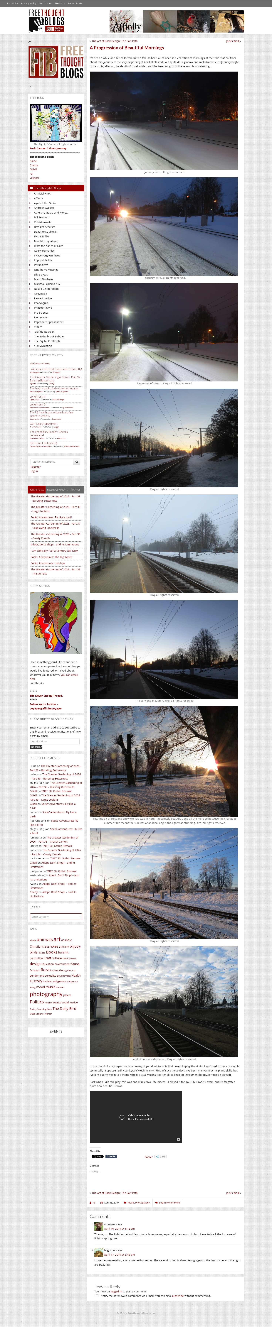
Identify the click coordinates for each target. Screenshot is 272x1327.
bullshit (63, 952)
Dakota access (69, 958)
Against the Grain (45, 203)
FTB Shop (60, 3)
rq (31, 173)
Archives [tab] (75, 489)
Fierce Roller (41, 236)
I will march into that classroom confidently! (56, 369)
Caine (33, 161)
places (67, 995)
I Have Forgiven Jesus (47, 255)
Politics (37, 1002)
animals (45, 939)
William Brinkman (72, 446)
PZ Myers (56, 372)
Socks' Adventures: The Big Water (51, 557)
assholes (51, 946)
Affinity (38, 198)
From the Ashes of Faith (48, 246)
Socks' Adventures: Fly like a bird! (51, 517)
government (64, 975)
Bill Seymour (42, 217)
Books (51, 952)
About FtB (12, 3)
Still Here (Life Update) (43, 443)
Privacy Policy (28, 3)
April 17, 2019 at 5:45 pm (119, 1254)
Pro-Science (41, 312)
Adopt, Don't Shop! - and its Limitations (55, 544)
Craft (47, 958)
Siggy (56, 426)
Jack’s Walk (232, 41)
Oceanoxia (40, 293)
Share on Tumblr (111, 1156)
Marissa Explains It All (47, 284)
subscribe (178, 1296)
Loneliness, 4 (38, 396)
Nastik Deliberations (46, 288)
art (57, 939)
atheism (64, 946)
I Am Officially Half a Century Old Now (54, 550)
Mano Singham (43, 279)
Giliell (33, 169)
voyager (34, 178)
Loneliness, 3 (38, 404)
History (36, 980)
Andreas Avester (44, 207)
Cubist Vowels (42, 222)
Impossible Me (43, 260)
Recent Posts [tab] (36, 489)
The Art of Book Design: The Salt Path (115, 41)
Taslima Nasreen (44, 331)
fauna (75, 964)
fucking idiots (57, 970)
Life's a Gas (41, 274)
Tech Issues (45, 3)
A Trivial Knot (42, 193)
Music (131, 1202)
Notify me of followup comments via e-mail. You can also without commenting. (155, 1296)
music (50, 986)
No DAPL (60, 987)
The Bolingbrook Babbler (49, 336)
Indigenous (60, 981)
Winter (48, 1013)
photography (46, 994)
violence (40, 1013)
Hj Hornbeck (67, 407)
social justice (70, 1002)
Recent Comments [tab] (57, 489)
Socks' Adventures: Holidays (48, 563)
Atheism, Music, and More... (51, 212)
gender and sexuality (43, 975)
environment (62, 964)
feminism (35, 970)
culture (57, 958)
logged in (116, 1291)
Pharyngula (41, 303)
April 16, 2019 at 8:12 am (119, 1228)
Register (36, 467)
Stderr (38, 327)
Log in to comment (169, 1202)
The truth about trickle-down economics (54, 388)
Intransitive (41, 265)
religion (48, 1002)
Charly (34, 165)
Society (33, 1009)
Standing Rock (44, 1009)
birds (34, 952)
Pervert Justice (43, 298)
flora (45, 969)
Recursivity (41, 317)
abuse (33, 940)
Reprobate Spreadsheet (48, 322)
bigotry (75, 946)
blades (41, 952)
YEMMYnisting (43, 346)
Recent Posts (75, 3)
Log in (34, 471)
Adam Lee (61, 438)
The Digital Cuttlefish (47, 341)
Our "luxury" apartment (44, 423)
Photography (142, 1202)
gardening (70, 970)
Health (76, 975)
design (35, 963)
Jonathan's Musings (46, 269)
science (57, 1002)
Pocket (149, 1157)
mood (40, 987)
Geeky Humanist (44, 250)
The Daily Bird (64, 1008)
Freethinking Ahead (46, 241)
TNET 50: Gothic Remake (56, 791)
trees (32, 1013)
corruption (36, 958)
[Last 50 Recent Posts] (39, 363)
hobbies (47, 981)
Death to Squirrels (45, 231)
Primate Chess (43, 308)
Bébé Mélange (58, 399)
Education (47, 964)
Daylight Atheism (44, 227)
